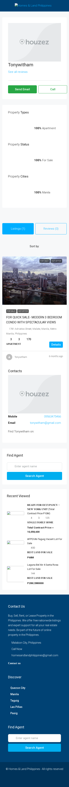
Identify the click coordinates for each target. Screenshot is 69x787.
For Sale (11, 311)
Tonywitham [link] (21, 357)
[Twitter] (18, 779)
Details (56, 344)
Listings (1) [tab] (18, 228)
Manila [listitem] (14, 694)
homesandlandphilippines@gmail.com (35, 655)
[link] (34, 280)
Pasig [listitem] (14, 713)
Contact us (14, 663)
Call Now (17, 649)
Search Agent (34, 476)
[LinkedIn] (31, 779)
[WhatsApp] (51, 779)
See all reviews (18, 72)
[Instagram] (24, 779)
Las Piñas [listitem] (16, 706)
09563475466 (52, 416)
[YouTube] (38, 779)
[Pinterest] (44, 779)
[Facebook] (11, 779)
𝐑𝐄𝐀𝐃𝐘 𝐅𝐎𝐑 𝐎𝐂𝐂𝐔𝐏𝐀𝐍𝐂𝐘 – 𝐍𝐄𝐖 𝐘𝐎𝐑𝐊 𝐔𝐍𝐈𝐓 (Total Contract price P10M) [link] (43, 509)
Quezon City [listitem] (17, 687)
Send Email (22, 89)
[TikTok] (58, 779)
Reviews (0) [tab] (51, 228)
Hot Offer (23, 311)
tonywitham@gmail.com (45, 423)
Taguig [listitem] (14, 700)
